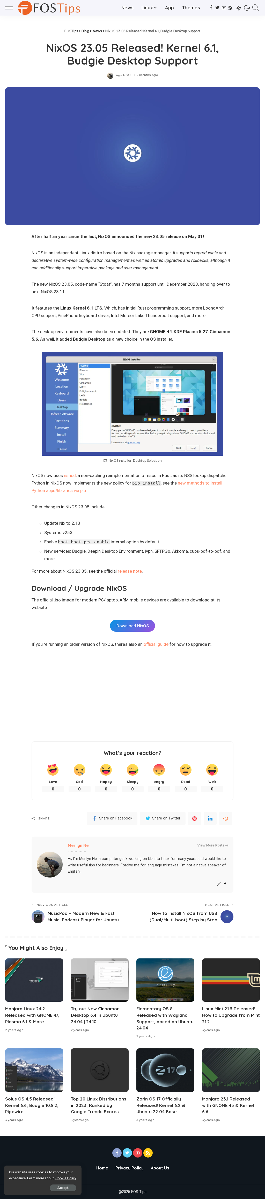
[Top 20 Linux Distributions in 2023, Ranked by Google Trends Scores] (100, 1070)
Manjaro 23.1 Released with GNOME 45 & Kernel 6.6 (228, 1105)
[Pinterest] (194, 818)
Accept (63, 1188)
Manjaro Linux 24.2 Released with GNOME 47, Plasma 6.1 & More (32, 1015)
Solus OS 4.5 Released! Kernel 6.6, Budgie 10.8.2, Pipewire (31, 1105)
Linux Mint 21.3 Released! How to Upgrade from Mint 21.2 (231, 1015)
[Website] (219, 884)
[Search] (256, 8)
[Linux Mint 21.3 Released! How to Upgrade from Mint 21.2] (231, 980)
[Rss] (230, 8)
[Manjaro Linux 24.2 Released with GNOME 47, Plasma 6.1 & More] (34, 980)
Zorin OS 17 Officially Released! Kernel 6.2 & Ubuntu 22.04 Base (160, 1105)
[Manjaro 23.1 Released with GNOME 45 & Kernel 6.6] (231, 1070)
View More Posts (210, 845)
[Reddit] (225, 818)
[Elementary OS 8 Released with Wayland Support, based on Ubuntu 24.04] (165, 980)
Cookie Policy (65, 1178)
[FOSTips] (50, 8)
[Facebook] (211, 8)
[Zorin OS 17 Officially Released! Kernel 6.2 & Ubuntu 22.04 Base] (165, 1070)
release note (130, 571)
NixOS (127, 75)
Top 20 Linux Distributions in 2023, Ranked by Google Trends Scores (98, 1105)
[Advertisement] (132, 694)
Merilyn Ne (78, 845)
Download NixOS (132, 625)
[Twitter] (217, 8)
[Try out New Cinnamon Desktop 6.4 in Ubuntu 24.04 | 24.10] (100, 980)
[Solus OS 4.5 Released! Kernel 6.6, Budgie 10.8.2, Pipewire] (34, 1070)
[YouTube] (224, 8)
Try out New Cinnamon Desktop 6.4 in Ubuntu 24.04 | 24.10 (95, 1015)
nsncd (70, 475)
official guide (156, 644)
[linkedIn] (210, 818)
